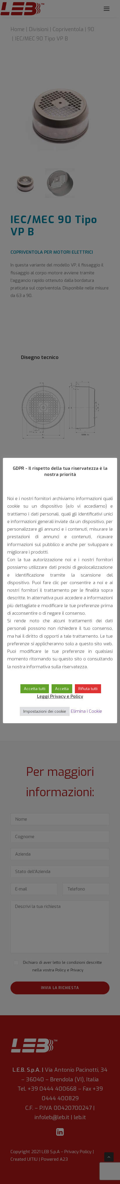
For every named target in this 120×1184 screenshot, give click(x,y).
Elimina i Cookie (86, 711)
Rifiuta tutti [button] (88, 688)
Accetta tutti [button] (34, 688)
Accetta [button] (62, 688)
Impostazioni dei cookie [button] (44, 711)
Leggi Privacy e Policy (60, 696)
